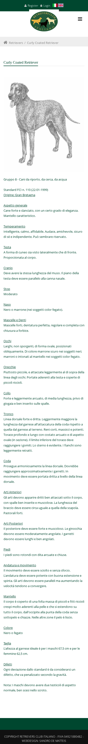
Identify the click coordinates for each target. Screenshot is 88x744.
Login (46, 6)
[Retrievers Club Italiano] (44, 23)
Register (33, 6)
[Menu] (80, 19)
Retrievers (16, 43)
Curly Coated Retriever (42, 43)
